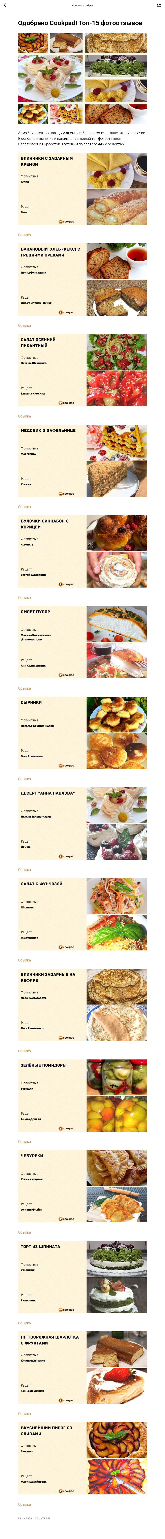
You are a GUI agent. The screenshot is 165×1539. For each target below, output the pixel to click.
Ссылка (24, 235)
